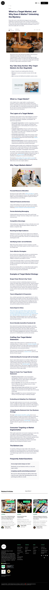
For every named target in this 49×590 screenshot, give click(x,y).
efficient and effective (29, 193)
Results (26, 548)
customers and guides (32, 344)
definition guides (26, 364)
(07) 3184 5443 (43, 548)
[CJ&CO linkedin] (45, 555)
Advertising (19, 548)
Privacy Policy (35, 547)
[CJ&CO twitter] (44, 557)
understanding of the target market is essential (25, 158)
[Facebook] (34, 30)
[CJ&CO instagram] (43, 555)
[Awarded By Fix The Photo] (9, 571)
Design (18, 553)
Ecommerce (19, 550)
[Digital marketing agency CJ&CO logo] (3, 546)
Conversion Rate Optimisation (20, 557)
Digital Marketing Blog (28, 551)
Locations (34, 550)
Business (10, 8)
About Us (26, 547)
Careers (34, 553)
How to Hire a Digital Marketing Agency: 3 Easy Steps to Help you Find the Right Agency (8, 518)
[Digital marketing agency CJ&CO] (3, 3)
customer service (27, 351)
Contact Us (27, 553)
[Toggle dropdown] (23, 553)
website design (27, 420)
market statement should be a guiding (22, 414)
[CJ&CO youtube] (47, 555)
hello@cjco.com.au (44, 550)
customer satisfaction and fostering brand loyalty (25, 207)
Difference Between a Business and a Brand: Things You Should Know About (40, 518)
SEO (18, 555)
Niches (34, 548)
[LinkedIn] (38, 30)
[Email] (39, 30)
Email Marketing (20, 559)
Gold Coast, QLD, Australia (44, 553)
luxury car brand (20, 154)
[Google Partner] (3, 572)
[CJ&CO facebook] (41, 555)
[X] (36, 30)
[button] (36, 491)
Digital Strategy (19, 547)
